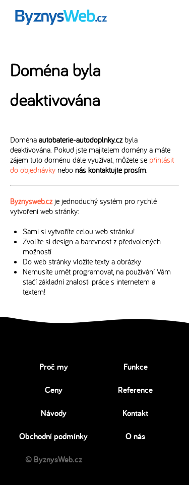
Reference (135, 389)
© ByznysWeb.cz (53, 459)
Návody (54, 413)
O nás (135, 436)
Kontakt (135, 413)
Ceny (53, 389)
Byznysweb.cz (31, 201)
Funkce (135, 366)
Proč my (53, 366)
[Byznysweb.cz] (60, 17)
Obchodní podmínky (53, 436)
